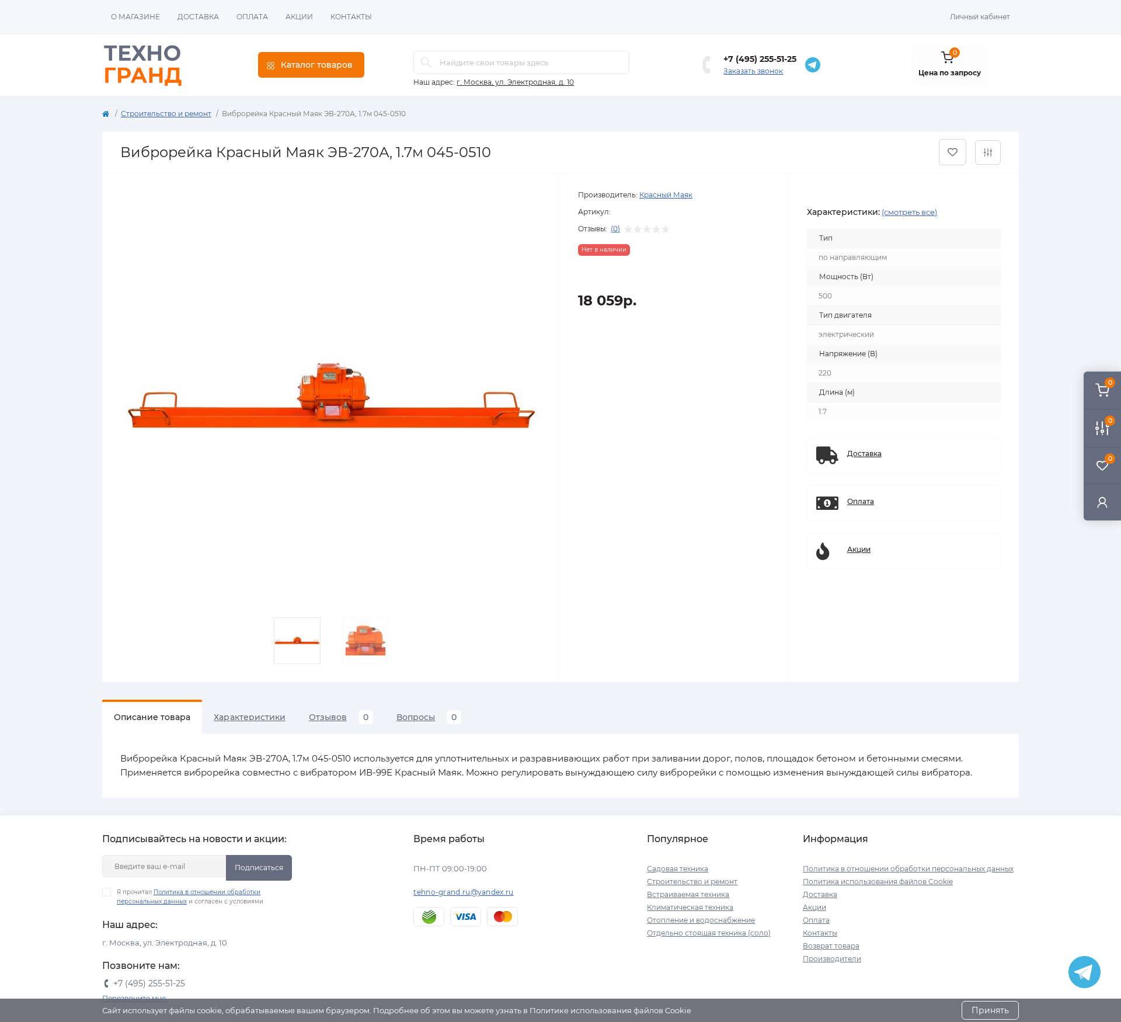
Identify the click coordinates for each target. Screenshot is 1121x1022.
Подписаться (259, 867)
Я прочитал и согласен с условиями (190, 896)
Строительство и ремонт (166, 113)
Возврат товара (831, 945)
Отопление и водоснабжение (701, 920)
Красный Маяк (665, 194)
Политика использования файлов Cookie (878, 881)
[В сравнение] (988, 152)
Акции (299, 16)
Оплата (252, 16)
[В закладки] (952, 152)
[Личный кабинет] (1102, 502)
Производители (832, 958)
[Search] (426, 62)
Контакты (351, 16)
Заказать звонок (753, 71)
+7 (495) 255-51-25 (759, 59)
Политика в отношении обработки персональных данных (908, 868)
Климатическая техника (690, 907)
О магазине (135, 16)
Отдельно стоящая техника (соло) (709, 933)
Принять (990, 1010)
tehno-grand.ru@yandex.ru (463, 892)
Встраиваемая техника (688, 894)
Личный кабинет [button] (980, 16)
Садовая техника (677, 868)
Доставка (198, 16)
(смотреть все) (909, 212)
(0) (615, 229)
